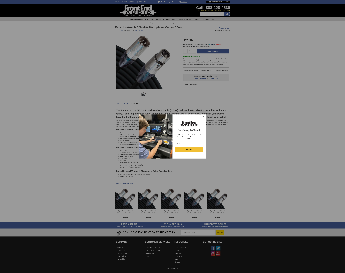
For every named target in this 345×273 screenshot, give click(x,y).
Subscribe (189, 149)
